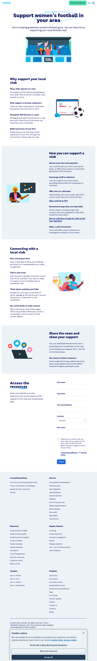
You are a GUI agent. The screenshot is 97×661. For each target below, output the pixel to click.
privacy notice (70, 640)
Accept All (48, 657)
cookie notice (57, 640)
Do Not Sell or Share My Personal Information (48, 645)
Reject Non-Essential (48, 651)
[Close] (83, 633)
